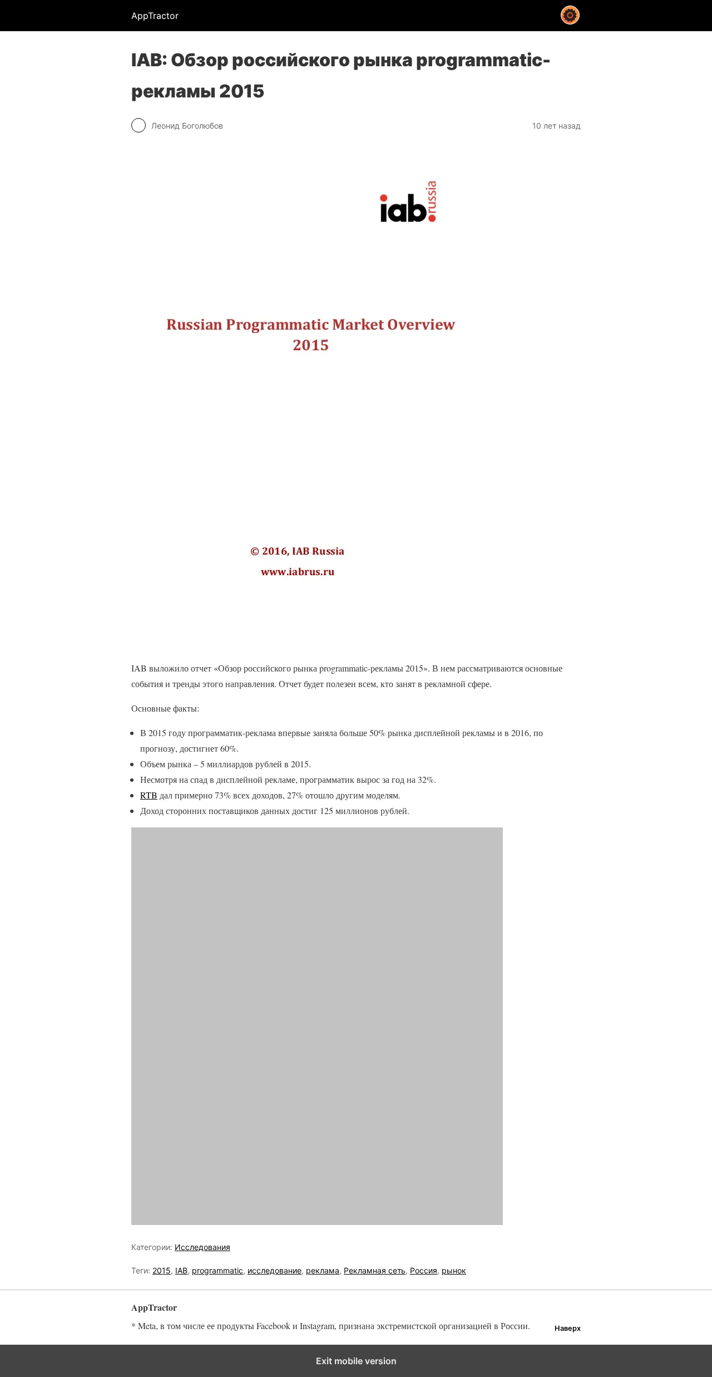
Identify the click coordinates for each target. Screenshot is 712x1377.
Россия (423, 1270)
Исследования (202, 1247)
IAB (181, 1270)
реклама (322, 1270)
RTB (148, 795)
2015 (161, 1270)
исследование (274, 1270)
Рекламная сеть (375, 1270)
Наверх (568, 1328)
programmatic (217, 1270)
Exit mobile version (356, 1360)
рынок (454, 1270)
